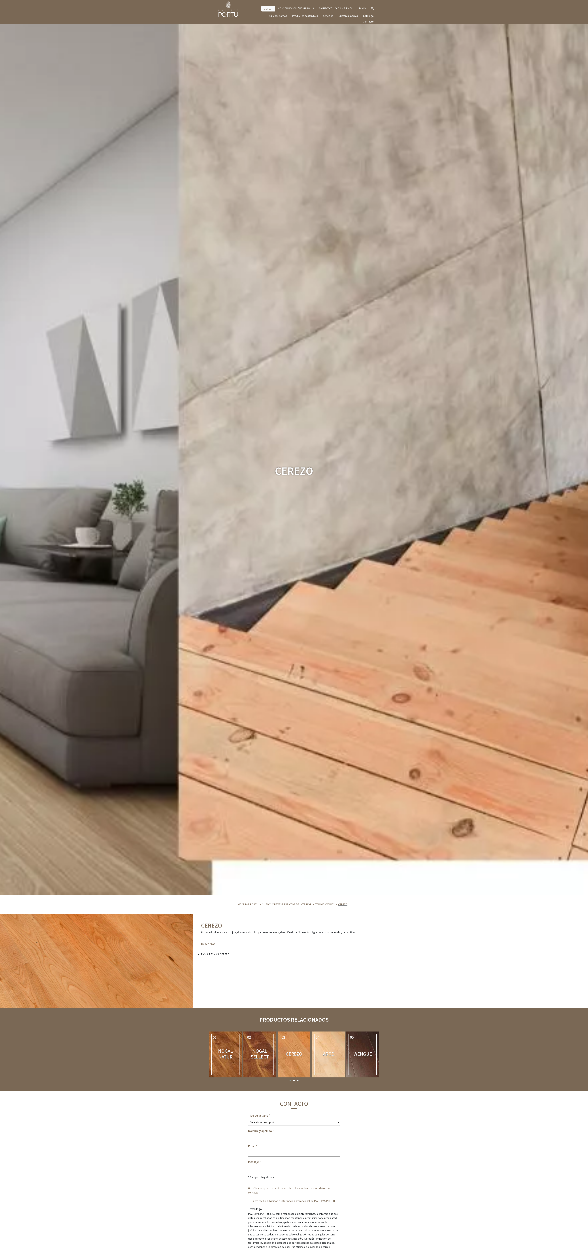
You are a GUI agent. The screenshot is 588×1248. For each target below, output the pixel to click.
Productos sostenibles (305, 16)
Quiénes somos (278, 16)
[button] (290, 1080)
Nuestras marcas (348, 16)
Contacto (368, 21)
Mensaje (253, 1162)
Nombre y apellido (260, 1131)
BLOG (362, 8)
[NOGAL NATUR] (225, 1054)
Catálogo (368, 16)
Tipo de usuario (258, 1115)
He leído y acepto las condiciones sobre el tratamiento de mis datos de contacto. (289, 1190)
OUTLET (268, 8)
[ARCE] (328, 1054)
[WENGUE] (362, 1054)
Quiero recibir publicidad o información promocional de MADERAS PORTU (293, 1201)
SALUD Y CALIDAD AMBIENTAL (336, 8)
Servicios (328, 16)
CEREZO (342, 904)
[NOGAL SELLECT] (259, 1054)
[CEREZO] (294, 1054)
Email (251, 1146)
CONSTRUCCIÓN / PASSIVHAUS (296, 8)
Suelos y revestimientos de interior (286, 904)
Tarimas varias (325, 904)
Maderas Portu (248, 904)
